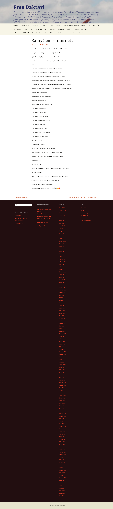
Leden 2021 (62, 380)
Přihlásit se (18, 215)
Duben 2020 (62, 403)
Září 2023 (61, 298)
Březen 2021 (62, 375)
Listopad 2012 (62, 470)
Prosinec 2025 (62, 228)
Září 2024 (61, 267)
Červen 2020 (62, 398)
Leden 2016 (62, 462)
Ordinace (15, 25)
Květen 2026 (62, 215)
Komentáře (35, 25)
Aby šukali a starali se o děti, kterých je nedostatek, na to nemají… (44, 218)
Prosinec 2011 (62, 478)
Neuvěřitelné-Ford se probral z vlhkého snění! (84, 197)
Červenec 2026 (62, 210)
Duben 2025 (62, 249)
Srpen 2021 (62, 362)
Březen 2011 (62, 480)
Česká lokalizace (19, 223)
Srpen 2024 (62, 269)
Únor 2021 (61, 377)
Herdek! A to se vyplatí (42, 214)
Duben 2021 (62, 372)
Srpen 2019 (62, 424)
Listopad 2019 (62, 416)
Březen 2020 (62, 406)
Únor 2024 (61, 285)
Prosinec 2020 (62, 382)
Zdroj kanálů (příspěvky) (21, 218)
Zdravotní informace (41, 29)
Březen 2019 (62, 436)
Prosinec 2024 (62, 259)
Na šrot (81, 33)
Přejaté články (25, 25)
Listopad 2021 (62, 354)
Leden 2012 (62, 475)
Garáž (68, 29)
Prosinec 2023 (62, 290)
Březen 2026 (62, 220)
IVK (52, 25)
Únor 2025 (61, 254)
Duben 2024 (62, 280)
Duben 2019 (62, 434)
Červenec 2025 (62, 241)
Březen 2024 (62, 282)
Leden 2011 (62, 485)
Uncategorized (84, 215)
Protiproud (16, 33)
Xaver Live (39, 33)
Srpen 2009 (62, 493)
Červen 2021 (62, 367)
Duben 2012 (62, 472)
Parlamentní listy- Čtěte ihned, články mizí (74, 25)
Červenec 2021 (62, 364)
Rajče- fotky (92, 25)
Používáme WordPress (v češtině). (56, 505)
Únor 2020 (61, 408)
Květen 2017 (62, 442)
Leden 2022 (62, 349)
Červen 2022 (62, 336)
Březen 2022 (62, 344)
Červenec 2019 (62, 426)
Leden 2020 (62, 411)
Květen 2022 (62, 339)
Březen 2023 (62, 313)
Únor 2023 (61, 316)
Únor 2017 (61, 447)
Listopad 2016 (62, 454)
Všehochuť (44, 25)
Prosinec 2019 (62, 413)
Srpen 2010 (62, 488)
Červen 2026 (62, 213)
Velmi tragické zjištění (21, 197)
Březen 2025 (62, 251)
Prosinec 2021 (62, 352)
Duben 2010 (62, 490)
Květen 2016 (62, 460)
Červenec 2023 (62, 303)
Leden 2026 (62, 225)
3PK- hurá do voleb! (28, 33)
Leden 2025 (62, 256)
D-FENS (58, 25)
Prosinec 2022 (62, 321)
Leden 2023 (62, 318)
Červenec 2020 (62, 395)
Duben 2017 (62, 444)
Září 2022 (61, 328)
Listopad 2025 (62, 231)
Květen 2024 (62, 277)
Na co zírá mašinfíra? (70, 33)
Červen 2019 (62, 429)
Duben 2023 (62, 310)
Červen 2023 (62, 305)
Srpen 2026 (62, 207)
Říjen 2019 (61, 418)
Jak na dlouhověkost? (42, 222)
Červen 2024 (62, 274)
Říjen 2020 (61, 388)
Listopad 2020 (62, 385)
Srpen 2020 (62, 393)
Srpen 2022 (62, 331)
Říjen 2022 (61, 326)
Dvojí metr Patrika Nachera (80, 29)
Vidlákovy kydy (28, 29)
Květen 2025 (62, 246)
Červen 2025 (62, 244)
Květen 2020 (62, 400)
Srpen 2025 (62, 238)
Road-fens (61, 29)
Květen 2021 (62, 370)
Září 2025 (61, 236)
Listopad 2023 (62, 292)
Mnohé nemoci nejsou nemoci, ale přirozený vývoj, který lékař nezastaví (45, 209)
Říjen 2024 (61, 264)
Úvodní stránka (17, 29)
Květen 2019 (62, 431)
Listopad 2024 (62, 262)
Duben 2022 (62, 341)
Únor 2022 (61, 346)
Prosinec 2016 (62, 452)
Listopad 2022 (62, 323)
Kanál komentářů (19, 220)
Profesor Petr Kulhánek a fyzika (53, 33)
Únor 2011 (61, 483)
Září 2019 (61, 421)
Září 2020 (61, 390)
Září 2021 (61, 359)
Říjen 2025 (61, 233)
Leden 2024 (62, 287)
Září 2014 (61, 467)
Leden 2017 (62, 449)
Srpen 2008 (62, 496)
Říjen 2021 (61, 357)
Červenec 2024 (62, 272)
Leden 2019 (62, 439)
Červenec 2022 (62, 334)
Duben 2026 (62, 218)
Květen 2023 (62, 308)
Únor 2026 (61, 223)
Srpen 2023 (62, 300)
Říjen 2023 (61, 295)
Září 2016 (61, 457)
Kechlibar (52, 29)
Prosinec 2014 (62, 465)
